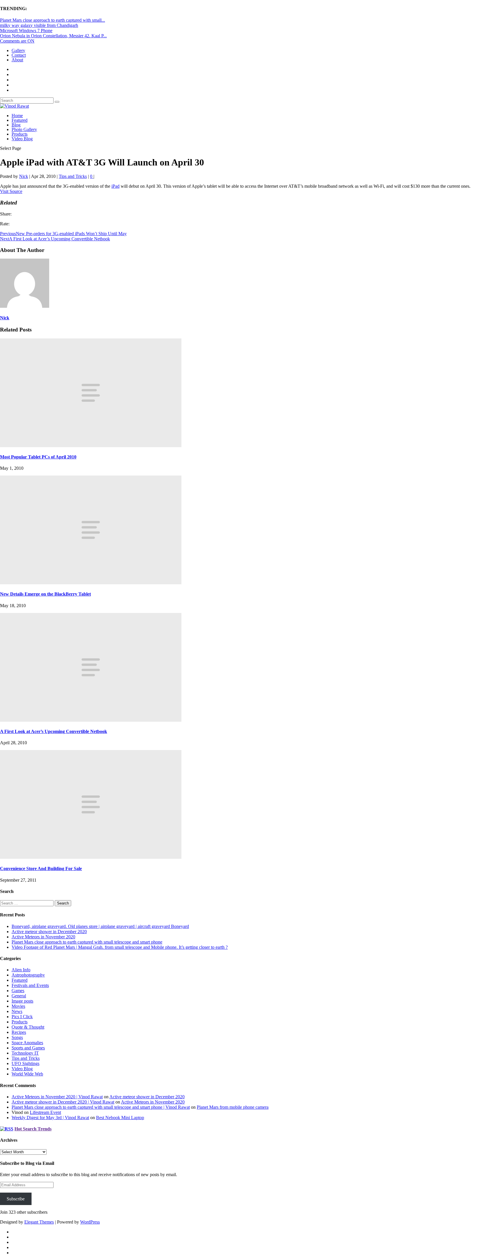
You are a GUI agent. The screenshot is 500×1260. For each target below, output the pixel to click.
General (19, 995)
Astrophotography (28, 974)
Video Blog (22, 138)
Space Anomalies (27, 1042)
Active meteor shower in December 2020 (49, 931)
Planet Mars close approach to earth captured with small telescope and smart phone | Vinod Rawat (101, 1107)
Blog (16, 124)
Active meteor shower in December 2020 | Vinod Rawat (63, 1101)
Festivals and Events (30, 985)
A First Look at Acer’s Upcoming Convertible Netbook (53, 731)
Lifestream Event (45, 1112)
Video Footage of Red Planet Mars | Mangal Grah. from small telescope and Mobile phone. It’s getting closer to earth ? (120, 947)
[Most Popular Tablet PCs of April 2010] (90, 445)
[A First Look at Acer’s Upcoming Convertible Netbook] (90, 720)
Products (19, 134)
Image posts (22, 1001)
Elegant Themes (39, 1222)
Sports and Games (28, 1047)
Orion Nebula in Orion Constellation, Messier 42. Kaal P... (53, 35)
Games (18, 990)
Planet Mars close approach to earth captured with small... (52, 20)
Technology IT (25, 1053)
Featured (19, 120)
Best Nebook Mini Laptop (120, 1117)
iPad (115, 186)
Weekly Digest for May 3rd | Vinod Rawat (50, 1117)
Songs (17, 1037)
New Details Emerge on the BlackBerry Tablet (45, 594)
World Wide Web (27, 1073)
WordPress (90, 1222)
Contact (19, 55)
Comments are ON (17, 40)
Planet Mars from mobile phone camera (233, 1107)
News (17, 1011)
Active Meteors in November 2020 (43, 936)
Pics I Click (22, 1016)
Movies (18, 1006)
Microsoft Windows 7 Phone (26, 30)
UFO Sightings (25, 1063)
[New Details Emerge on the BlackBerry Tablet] (90, 582)
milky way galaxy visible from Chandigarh (39, 25)
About (17, 59)
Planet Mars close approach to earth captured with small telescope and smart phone (87, 942)
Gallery (18, 50)
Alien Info (21, 969)
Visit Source (11, 191)
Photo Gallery (24, 129)
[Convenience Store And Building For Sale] (90, 857)
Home (17, 115)
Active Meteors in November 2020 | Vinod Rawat (57, 1096)
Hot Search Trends (33, 1128)
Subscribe (16, 1198)
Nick (23, 176)
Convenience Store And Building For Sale (41, 868)
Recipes (19, 1032)
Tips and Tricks (73, 176)
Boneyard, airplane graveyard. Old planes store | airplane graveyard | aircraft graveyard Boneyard (100, 926)
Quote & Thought (28, 1027)
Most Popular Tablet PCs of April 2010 (38, 456)
